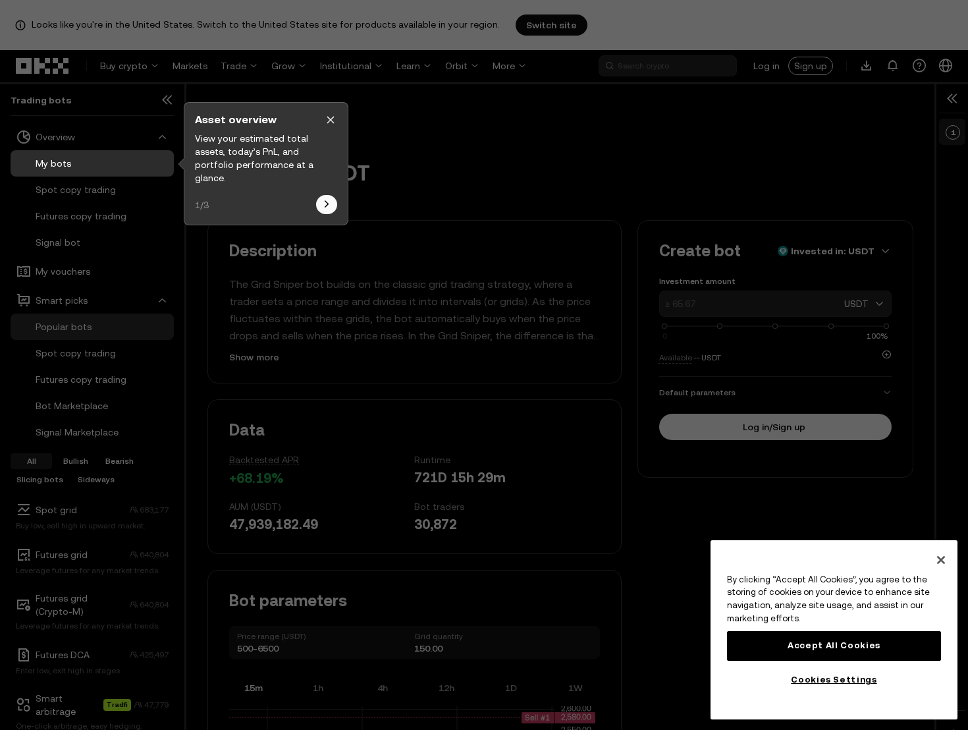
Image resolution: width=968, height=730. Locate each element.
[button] (330, 119)
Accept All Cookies (834, 645)
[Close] (941, 560)
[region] (834, 629)
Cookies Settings (834, 680)
